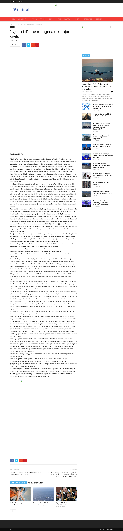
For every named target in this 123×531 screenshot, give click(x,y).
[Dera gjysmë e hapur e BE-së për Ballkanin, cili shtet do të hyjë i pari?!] (86, 116)
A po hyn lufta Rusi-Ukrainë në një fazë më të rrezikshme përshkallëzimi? (65, 504)
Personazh (88, 19)
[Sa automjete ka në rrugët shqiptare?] (86, 184)
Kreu (13, 19)
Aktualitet (22, 19)
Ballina (12, 24)
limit (83, 91)
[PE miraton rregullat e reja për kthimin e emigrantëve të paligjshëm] (86, 137)
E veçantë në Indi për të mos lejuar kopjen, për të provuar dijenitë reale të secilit (25, 473)
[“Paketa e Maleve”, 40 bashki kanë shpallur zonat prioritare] (86, 194)
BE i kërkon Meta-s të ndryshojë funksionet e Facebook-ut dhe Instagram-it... (103, 106)
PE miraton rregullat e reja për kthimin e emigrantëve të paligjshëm (102, 136)
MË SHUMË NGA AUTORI (35, 483)
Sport (77, 19)
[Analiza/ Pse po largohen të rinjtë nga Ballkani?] (20, 494)
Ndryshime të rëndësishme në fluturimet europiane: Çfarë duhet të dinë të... (96, 86)
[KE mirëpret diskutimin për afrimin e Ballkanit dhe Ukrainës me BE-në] (86, 156)
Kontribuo (20, 1)
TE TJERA (99, 19)
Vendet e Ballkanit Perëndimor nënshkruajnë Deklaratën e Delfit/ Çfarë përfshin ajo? (102, 202)
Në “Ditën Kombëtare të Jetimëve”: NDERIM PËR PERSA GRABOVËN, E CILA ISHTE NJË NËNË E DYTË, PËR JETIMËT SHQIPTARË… (62, 474)
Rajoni (42, 19)
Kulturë (67, 19)
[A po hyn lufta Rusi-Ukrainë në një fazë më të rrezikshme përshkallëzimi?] (66, 494)
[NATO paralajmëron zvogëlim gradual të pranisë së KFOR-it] (86, 147)
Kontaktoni (13, 1)
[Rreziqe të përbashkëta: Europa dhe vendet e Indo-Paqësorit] (43, 494)
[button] (110, 19)
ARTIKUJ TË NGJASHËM (18, 483)
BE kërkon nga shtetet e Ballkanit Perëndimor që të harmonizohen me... (101, 165)
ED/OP (51, 19)
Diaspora (34, 19)
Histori (59, 19)
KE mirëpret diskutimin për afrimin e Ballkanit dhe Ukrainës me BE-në (103, 155)
